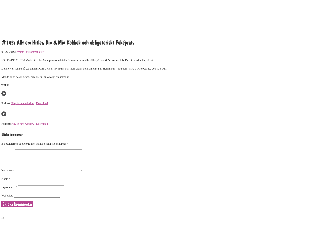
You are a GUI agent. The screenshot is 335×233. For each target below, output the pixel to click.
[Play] (3, 94)
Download (42, 103)
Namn (5, 178)
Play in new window (22, 103)
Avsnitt (20, 51)
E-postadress (9, 187)
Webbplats (7, 195)
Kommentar (7, 170)
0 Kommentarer (34, 51)
